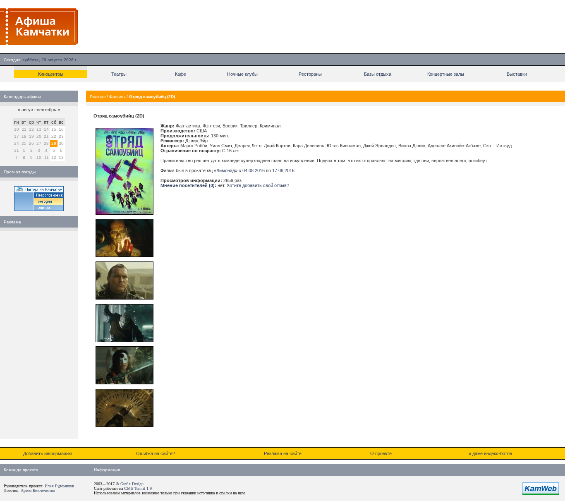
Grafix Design (132, 484)
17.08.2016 (283, 170)
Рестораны (310, 74)
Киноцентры (50, 74)
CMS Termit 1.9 (138, 488)
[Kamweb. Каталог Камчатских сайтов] (540, 493)
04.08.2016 (253, 170)
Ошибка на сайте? (155, 453)
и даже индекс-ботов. (491, 453)
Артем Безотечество (38, 490)
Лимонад (225, 170)
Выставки (517, 74)
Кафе (180, 74)
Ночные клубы (242, 74)
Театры (119, 74)
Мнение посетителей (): (188, 185)
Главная (97, 96)
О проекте (381, 453)
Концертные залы (445, 74)
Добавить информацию (47, 453)
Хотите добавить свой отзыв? (258, 185)
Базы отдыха (377, 74)
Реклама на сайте (283, 453)
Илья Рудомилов (59, 486)
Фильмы (117, 96)
